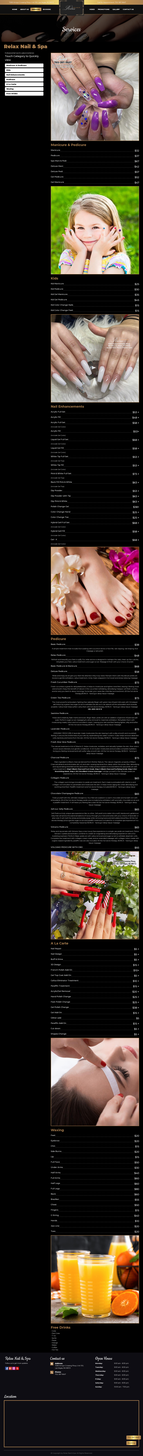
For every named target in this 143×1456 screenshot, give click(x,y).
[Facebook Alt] (6, 1368)
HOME (14, 9)
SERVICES (36, 9)
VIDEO (92, 9)
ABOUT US (24, 9)
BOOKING (47, 9)
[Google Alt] (10, 1368)
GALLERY (116, 9)
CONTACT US (128, 9)
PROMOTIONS (103, 9)
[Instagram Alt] (13, 1368)
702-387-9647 (60, 1374)
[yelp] (17, 1368)
